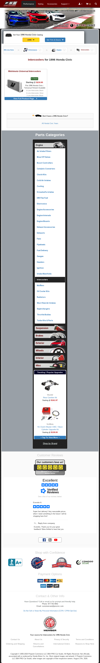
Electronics (42, 204)
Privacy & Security (61, 639)
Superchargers (43, 309)
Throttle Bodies (44, 315)
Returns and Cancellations (38, 645)
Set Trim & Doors (54, 40)
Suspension (42, 328)
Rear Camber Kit (50, 397)
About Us (38, 639)
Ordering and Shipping (15, 644)
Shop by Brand (50, 443)
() (89, 4)
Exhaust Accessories (46, 227)
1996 (29, 40)
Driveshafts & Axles (45, 192)
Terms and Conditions (85, 639)
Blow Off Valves (43, 157)
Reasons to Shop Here (84, 644)
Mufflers (40, 285)
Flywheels (41, 245)
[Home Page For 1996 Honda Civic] (10, 3)
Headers (40, 262)
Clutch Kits (41, 175)
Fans (39, 239)
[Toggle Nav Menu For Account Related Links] (80, 4)
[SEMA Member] (50, 624)
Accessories (52, 4)
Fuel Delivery (42, 250)
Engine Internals (44, 215)
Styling (40, 4)
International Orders (61, 644)
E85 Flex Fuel (42, 198)
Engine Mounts (43, 221)
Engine (39, 145)
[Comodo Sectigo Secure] (84, 562)
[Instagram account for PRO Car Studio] (50, 540)
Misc (38, 365)
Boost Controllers (45, 163)
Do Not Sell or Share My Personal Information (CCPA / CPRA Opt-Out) (50, 611)
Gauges (40, 256)
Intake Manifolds (44, 274)
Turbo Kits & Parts (45, 320)
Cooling (40, 186)
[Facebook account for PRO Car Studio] (44, 540)
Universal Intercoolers (24, 71)
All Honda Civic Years (50, 123)
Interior (40, 358)
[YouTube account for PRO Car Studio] (55, 540)
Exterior (40, 343)
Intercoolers (42, 280)
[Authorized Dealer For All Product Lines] (38, 563)
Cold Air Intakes (44, 180)
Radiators (41, 297)
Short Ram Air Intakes (46, 303)
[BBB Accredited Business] (15, 562)
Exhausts (41, 233)
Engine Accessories (45, 210)
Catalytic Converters (46, 169)
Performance (28, 4)
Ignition (40, 268)
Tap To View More (50, 437)
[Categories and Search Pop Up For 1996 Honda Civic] (96, 4)
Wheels (40, 350)
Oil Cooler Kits (43, 291)
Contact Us (15, 639)
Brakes (39, 335)
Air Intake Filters (44, 151)
